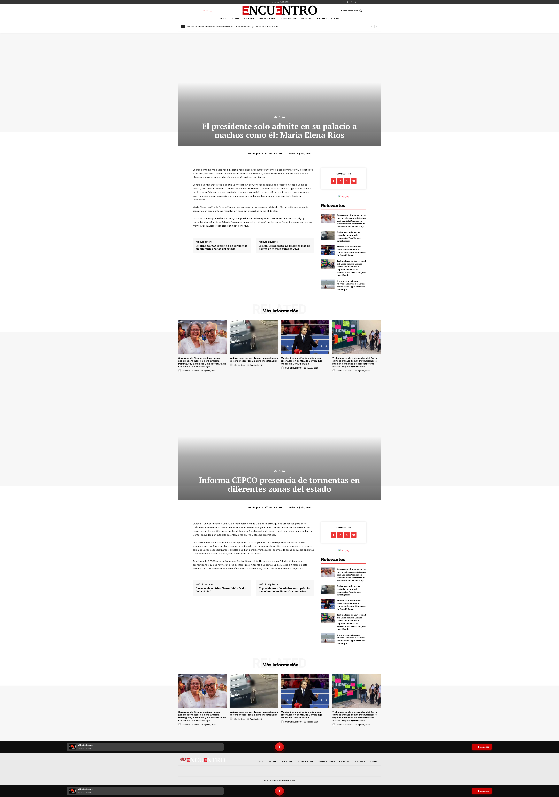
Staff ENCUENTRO (272, 153)
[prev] (371, 26)
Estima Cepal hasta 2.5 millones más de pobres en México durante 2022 (284, 247)
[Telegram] (354, 181)
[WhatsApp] (355, 2)
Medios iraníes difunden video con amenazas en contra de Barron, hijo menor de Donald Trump (351, 251)
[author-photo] (180, 370)
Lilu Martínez (239, 365)
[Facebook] (343, 2)
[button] (351, 11)
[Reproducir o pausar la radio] (279, 791)
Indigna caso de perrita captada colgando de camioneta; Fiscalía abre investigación (349, 236)
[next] (376, 26)
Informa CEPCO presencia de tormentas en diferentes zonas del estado (221, 247)
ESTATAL (279, 117)
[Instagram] (347, 2)
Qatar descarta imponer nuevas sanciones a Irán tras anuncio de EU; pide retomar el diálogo (351, 285)
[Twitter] (351, 2)
